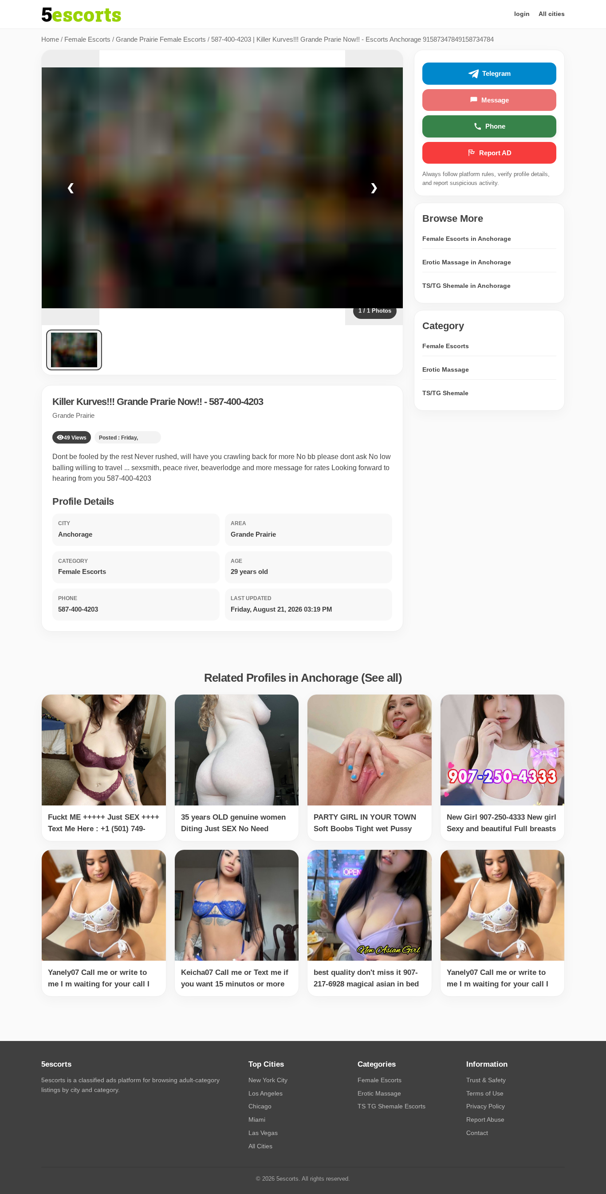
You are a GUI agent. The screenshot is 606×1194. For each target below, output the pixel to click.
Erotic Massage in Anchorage (466, 262)
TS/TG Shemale (445, 393)
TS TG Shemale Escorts (391, 1106)
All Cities (260, 1146)
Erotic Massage (445, 369)
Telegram (496, 74)
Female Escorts (87, 39)
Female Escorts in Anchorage (466, 238)
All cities (552, 13)
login (522, 13)
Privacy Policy (485, 1106)
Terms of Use (485, 1093)
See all (381, 677)
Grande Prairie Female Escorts (161, 39)
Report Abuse (485, 1119)
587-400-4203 (236, 401)
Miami (256, 1119)
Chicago (260, 1106)
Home (50, 39)
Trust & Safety (486, 1080)
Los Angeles (265, 1093)
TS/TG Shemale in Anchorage (466, 285)
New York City (267, 1080)
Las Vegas (263, 1132)
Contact (477, 1132)
